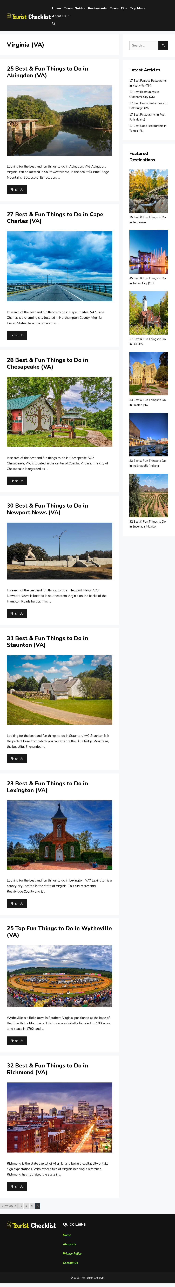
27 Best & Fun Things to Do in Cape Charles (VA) (55, 218)
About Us (59, 16)
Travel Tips (118, 8)
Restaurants (97, 8)
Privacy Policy (72, 1254)
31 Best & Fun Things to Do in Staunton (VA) (47, 642)
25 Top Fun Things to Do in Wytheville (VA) (59, 932)
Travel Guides (74, 8)
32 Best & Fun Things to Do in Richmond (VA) (47, 1069)
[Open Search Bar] (54, 24)
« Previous (9, 1206)
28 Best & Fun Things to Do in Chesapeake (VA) (47, 363)
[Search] (163, 45)
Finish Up (16, 189)
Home (56, 8)
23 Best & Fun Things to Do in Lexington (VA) (47, 787)
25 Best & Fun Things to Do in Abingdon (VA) (47, 72)
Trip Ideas (137, 8)
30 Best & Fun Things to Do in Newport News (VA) (47, 509)
